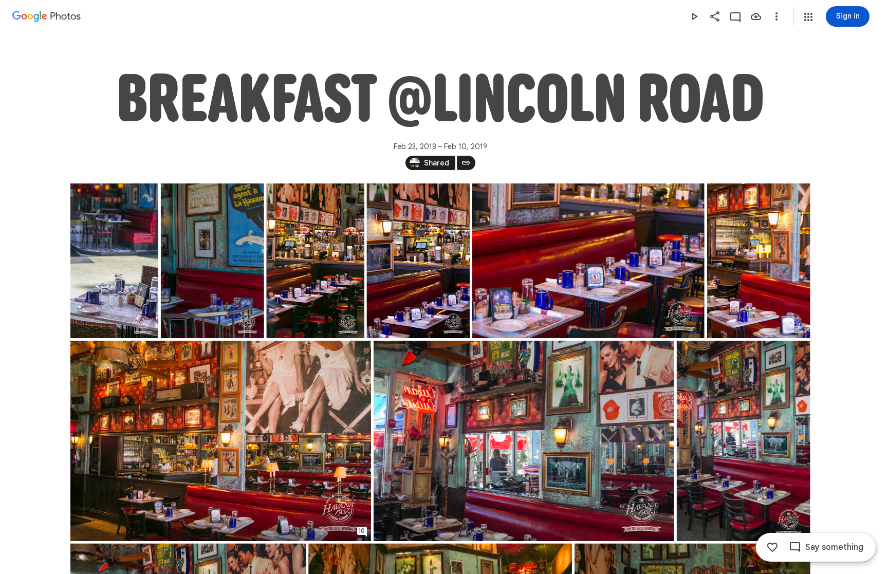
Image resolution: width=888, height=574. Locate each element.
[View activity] (735, 16)
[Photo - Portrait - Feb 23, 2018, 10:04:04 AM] (418, 260)
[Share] (715, 16)
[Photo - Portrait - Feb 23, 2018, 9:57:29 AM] (114, 260)
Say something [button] (834, 547)
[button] (808, 17)
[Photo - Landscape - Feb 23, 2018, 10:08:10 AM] (523, 441)
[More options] (776, 16)
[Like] (772, 547)
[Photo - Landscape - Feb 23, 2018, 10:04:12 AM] (588, 260)
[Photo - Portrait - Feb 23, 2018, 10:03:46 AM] (315, 260)
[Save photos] (756, 16)
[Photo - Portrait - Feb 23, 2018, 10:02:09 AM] (212, 260)
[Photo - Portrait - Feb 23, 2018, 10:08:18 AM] (743, 441)
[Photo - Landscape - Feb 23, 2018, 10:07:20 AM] (220, 441)
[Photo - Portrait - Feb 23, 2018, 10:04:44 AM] (758, 260)
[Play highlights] (694, 16)
